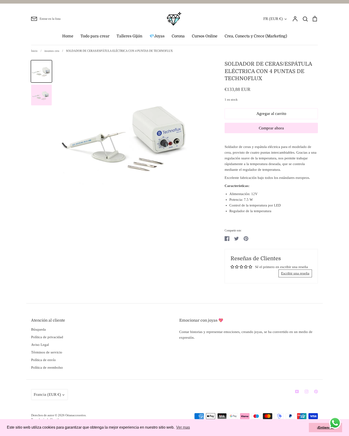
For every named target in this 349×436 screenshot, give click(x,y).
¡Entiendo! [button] (325, 427)
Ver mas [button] (183, 427)
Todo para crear (94, 36)
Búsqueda (38, 329)
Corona (178, 36)
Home (67, 36)
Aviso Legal (40, 345)
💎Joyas (157, 36)
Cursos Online (204, 36)
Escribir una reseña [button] (295, 273)
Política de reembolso (47, 367)
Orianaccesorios (75, 415)
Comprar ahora (271, 128)
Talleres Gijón (129, 36)
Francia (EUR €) (47, 394)
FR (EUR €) (273, 18)
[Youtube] (297, 391)
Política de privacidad (47, 337)
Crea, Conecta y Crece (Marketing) (256, 36)
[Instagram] (306, 391)
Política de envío (43, 360)
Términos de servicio (46, 352)
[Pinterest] (316, 391)
